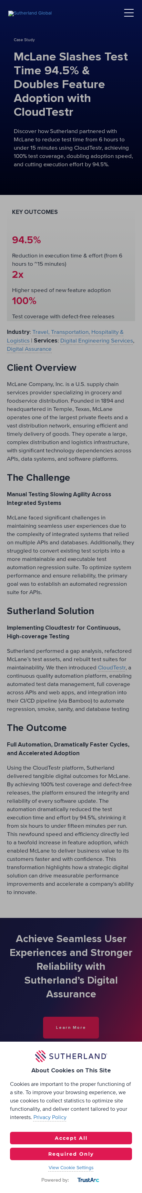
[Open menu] (129, 13)
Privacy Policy (50, 1117)
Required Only (71, 1154)
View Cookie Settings (71, 1167)
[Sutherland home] (30, 13)
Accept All (71, 1138)
